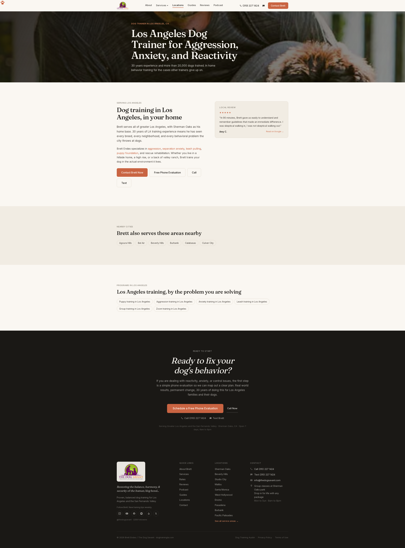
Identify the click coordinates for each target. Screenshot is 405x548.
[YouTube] (127, 513)
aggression (154, 148)
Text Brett (218, 418)
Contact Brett (278, 5)
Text (124, 183)
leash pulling (193, 148)
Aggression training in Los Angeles (174, 301)
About (148, 5)
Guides (192, 5)
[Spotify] (141, 513)
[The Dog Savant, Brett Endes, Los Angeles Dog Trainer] (122, 5)
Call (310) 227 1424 (195, 418)
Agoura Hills (125, 243)
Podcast (218, 5)
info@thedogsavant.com (267, 480)
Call (194, 172)
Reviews (204, 5)
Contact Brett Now (132, 172)
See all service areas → (226, 521)
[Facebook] (134, 513)
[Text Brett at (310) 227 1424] (263, 5)
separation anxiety (173, 148)
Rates (182, 479)
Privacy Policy (265, 537)
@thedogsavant (124, 519)
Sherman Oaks (223, 469)
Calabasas (190, 243)
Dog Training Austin (245, 537)
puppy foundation (127, 153)
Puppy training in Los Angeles (134, 301)
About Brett (185, 469)
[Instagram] (119, 513)
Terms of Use (281, 537)
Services (161, 5)
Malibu (218, 484)
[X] (156, 513)
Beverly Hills (157, 243)
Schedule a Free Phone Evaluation (195, 408)
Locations (178, 5)
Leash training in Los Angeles (252, 301)
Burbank (174, 243)
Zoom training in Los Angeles (171, 308)
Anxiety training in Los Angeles (215, 301)
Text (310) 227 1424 (264, 474)
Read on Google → (275, 131)
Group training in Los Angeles (134, 308)
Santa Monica (222, 489)
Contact (183, 505)
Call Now (232, 408)
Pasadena (220, 505)
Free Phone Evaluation (167, 172)
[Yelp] (149, 513)
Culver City (208, 243)
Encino (218, 500)
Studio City (220, 479)
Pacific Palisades (224, 515)
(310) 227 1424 (251, 5)
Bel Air (141, 243)
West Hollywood (223, 494)
